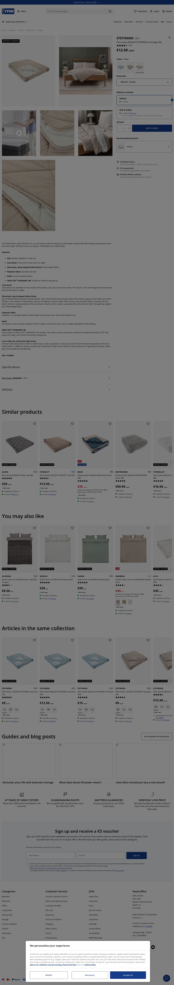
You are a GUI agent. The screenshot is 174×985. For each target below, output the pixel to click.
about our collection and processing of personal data (53, 965)
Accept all (128, 975)
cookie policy (90, 965)
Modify (48, 975)
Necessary (90, 975)
